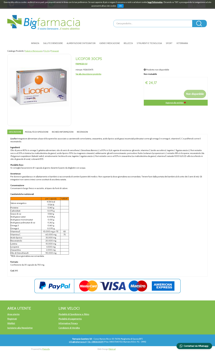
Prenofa (46, 349)
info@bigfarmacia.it (77, 341)
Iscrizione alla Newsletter (20, 327)
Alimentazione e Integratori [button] (81, 43)
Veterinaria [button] (182, 43)
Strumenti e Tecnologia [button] (149, 43)
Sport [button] (169, 43)
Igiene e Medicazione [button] (109, 43)
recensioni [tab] (82, 132)
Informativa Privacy (68, 323)
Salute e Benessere (33, 51)
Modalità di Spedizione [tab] (36, 132)
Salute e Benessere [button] (53, 43)
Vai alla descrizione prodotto (88, 74)
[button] (194, 346)
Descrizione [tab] (15, 132)
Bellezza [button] (128, 43)
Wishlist (11, 323)
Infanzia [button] (35, 43)
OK (120, 6)
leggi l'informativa (155, 2)
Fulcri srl (112, 349)
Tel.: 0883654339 (95, 341)
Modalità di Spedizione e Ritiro (74, 314)
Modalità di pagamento (70, 318)
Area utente (13, 314)
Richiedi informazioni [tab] (62, 132)
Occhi (46, 51)
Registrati (12, 318)
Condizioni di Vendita (69, 327)
